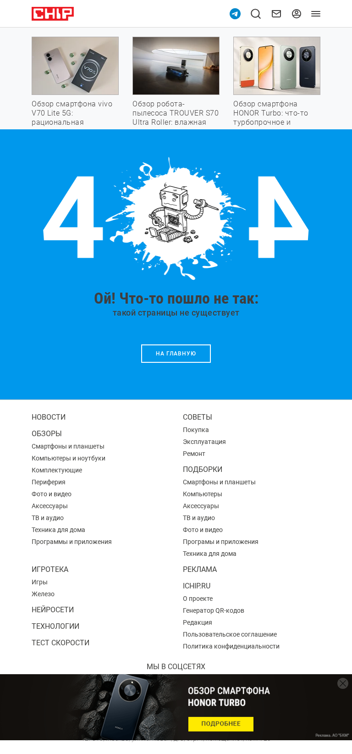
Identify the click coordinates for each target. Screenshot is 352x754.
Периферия (49, 482)
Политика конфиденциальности (231, 646)
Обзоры (47, 433)
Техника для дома (58, 529)
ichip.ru (196, 586)
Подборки (202, 469)
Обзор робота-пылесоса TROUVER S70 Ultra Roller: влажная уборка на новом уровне (175, 122)
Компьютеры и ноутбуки (68, 458)
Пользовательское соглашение (230, 634)
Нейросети (53, 609)
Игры (40, 582)
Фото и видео (52, 494)
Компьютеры (202, 494)
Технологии (55, 626)
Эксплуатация (204, 441)
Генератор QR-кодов (213, 610)
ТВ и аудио (48, 517)
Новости (49, 417)
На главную (176, 353)
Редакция (197, 622)
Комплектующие (57, 470)
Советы (197, 417)
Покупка (196, 429)
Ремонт (194, 453)
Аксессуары (50, 506)
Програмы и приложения (220, 541)
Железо (43, 594)
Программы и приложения (72, 541)
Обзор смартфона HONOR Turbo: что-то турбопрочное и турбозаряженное (270, 118)
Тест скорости (60, 642)
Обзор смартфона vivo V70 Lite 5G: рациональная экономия (72, 118)
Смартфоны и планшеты (68, 446)
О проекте (198, 598)
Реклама (200, 569)
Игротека (50, 569)
